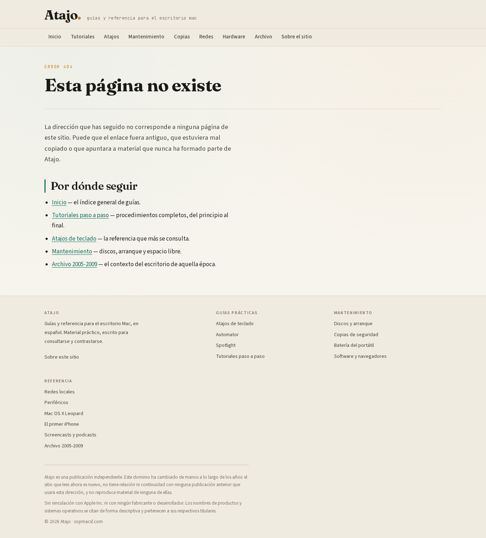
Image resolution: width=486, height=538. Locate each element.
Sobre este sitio (61, 357)
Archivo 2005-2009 (74, 264)
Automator (227, 334)
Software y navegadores (360, 356)
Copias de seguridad (356, 334)
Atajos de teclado (74, 239)
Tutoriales (83, 37)
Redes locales (59, 392)
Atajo (62, 15)
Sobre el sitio (296, 37)
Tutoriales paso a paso (80, 215)
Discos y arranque (353, 323)
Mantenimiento (146, 37)
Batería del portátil (354, 345)
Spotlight (226, 345)
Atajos (111, 37)
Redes (206, 37)
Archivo (263, 37)
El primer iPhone (61, 424)
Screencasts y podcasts (70, 435)
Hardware (234, 37)
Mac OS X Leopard (63, 413)
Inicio (54, 37)
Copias (182, 37)
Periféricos (56, 402)
